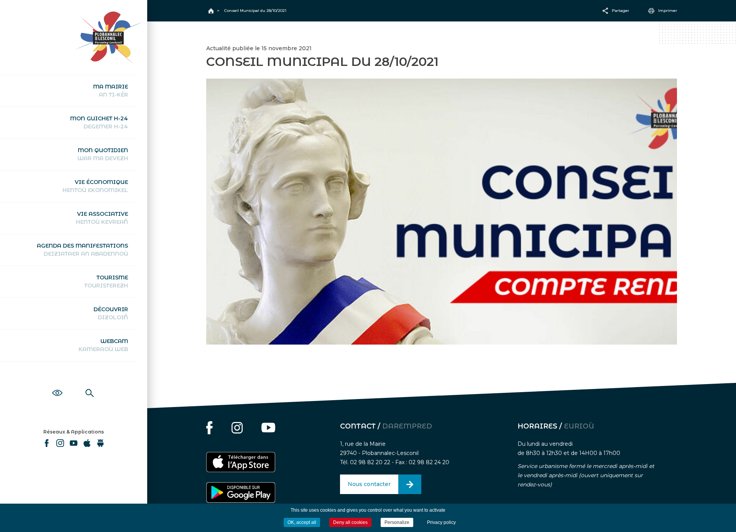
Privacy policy (441, 522)
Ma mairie (110, 90)
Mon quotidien (102, 154)
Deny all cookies (350, 522)
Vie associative (102, 217)
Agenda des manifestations (82, 249)
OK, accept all (302, 522)
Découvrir (111, 313)
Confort (57, 384)
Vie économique (95, 186)
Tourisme (106, 281)
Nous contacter (369, 484)
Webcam (103, 345)
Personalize (396, 522)
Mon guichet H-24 (99, 122)
